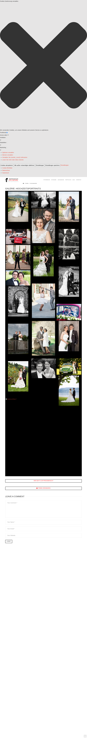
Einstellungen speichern (52, 165)
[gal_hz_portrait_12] (69, 244)
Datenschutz (6, 170)
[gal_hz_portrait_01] (18, 207)
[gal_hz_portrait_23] (43, 407)
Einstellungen (40, 165)
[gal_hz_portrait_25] (69, 366)
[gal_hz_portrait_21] (43, 261)
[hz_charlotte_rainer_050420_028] (43, 226)
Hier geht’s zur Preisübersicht (43, 480)
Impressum (5, 173)
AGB (43, 550)
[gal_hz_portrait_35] (69, 460)
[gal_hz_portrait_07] (18, 301)
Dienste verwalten (7, 155)
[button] (43, 65)
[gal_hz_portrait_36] (43, 464)
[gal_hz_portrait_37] (43, 200)
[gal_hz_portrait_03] (69, 336)
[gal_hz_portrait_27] (18, 427)
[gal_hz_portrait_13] (43, 388)
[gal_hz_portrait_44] (18, 465)
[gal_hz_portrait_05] (69, 422)
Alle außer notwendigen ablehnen (24, 165)
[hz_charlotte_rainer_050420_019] (18, 408)
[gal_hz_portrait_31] (69, 441)
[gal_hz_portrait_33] (18, 446)
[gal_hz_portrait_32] (43, 445)
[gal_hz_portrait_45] (69, 312)
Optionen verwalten (8, 152)
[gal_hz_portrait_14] (69, 281)
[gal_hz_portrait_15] (18, 339)
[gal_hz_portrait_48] (18, 236)
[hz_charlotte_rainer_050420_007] (43, 338)
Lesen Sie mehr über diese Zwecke (13, 160)
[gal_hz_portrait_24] (18, 277)
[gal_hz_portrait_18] (18, 376)
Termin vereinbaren (44, 488)
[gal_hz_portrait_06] (69, 207)
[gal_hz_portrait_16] (69, 390)
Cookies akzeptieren (7, 165)
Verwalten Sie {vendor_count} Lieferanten (14, 157)
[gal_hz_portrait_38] (43, 426)
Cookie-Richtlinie (7, 168)
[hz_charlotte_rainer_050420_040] (43, 301)
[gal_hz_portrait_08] (18, 257)
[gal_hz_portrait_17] (43, 368)
